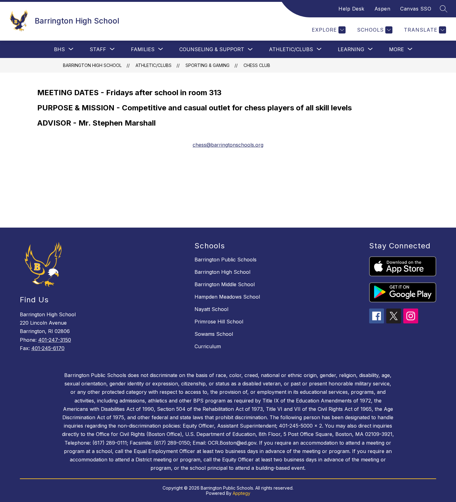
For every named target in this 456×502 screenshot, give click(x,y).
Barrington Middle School (224, 284)
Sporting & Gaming (208, 65)
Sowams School (213, 334)
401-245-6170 (48, 348)
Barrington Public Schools (225, 259)
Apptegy (241, 493)
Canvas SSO (415, 9)
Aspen (382, 9)
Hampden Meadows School (227, 297)
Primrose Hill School (218, 321)
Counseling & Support (211, 49)
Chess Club (257, 65)
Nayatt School (211, 309)
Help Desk (351, 9)
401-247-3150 (54, 340)
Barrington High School (92, 65)
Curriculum (207, 346)
